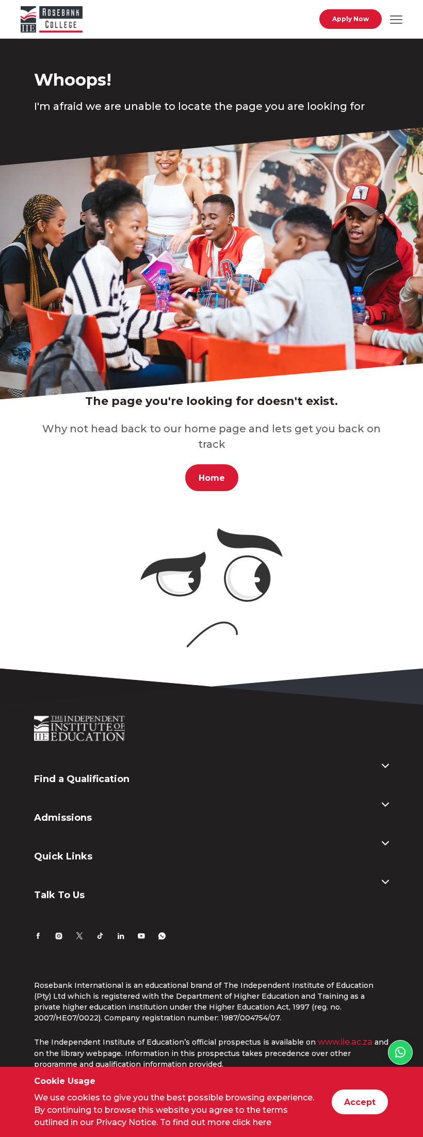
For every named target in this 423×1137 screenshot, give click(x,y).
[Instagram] (59, 937)
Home (212, 478)
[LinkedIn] (121, 937)
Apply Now (350, 19)
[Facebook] (38, 937)
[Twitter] (79, 937)
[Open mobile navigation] (396, 19)
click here (251, 1122)
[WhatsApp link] (400, 1052)
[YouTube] (141, 937)
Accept (360, 1102)
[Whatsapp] (162, 937)
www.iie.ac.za (345, 1042)
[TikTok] (100, 937)
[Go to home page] (52, 21)
